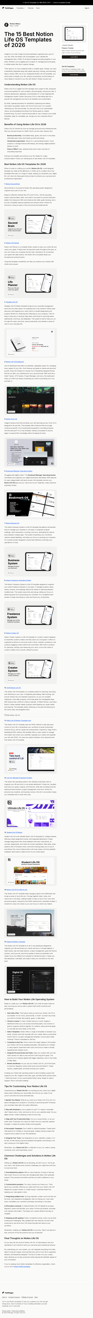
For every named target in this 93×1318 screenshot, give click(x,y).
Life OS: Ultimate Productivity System (19, 778)
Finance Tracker (68, 48)
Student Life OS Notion (14, 832)
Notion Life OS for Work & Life (17, 890)
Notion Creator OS (12, 633)
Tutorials (31, 8)
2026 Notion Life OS (14, 688)
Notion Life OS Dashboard (15, 362)
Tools (38, 8)
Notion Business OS (12, 523)
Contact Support (14, 1297)
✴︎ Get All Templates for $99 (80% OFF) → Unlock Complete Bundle (46, 2)
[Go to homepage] (7, 8)
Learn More (74, 57)
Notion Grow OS (11, 419)
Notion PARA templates (22, 1266)
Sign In (87, 8)
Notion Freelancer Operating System (18, 580)
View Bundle (74, 74)
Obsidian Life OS (12, 302)
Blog (36, 1297)
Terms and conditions (18, 1311)
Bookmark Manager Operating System (19, 471)
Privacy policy (6, 1311)
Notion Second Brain (13, 184)
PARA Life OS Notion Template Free (18, 720)
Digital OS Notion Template (16, 942)
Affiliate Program (27, 1297)
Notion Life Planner (12, 243)
